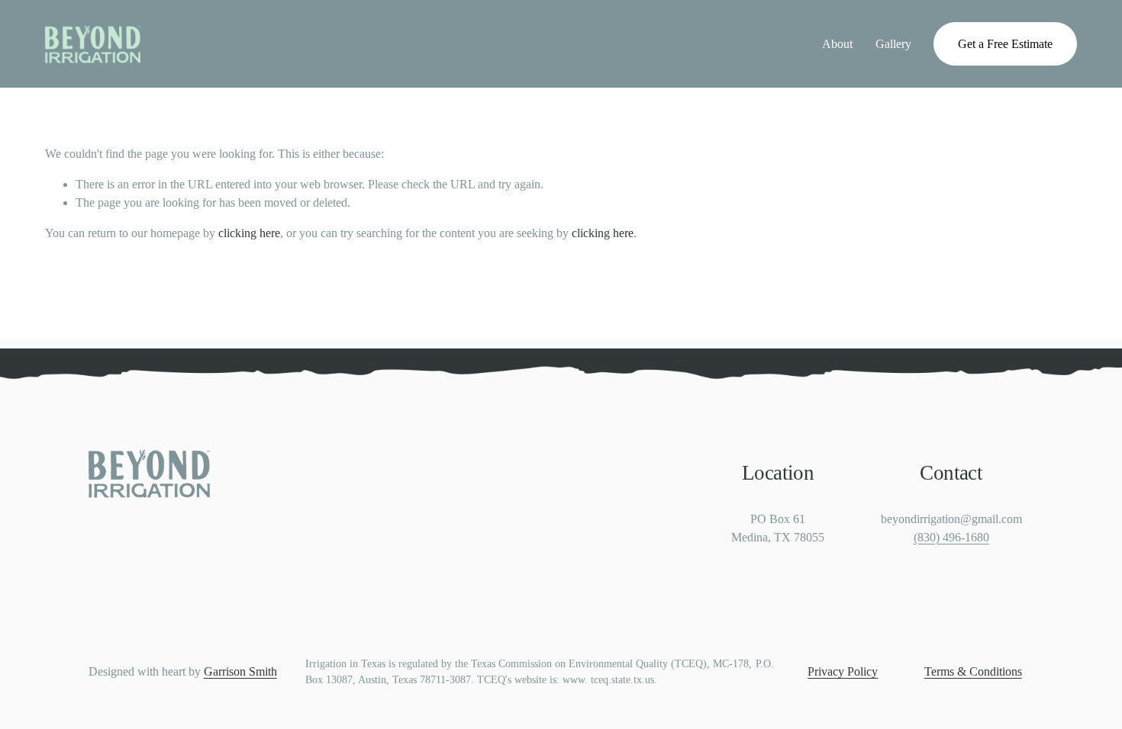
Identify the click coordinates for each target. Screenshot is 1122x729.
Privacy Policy (843, 671)
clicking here (249, 232)
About (837, 43)
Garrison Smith (240, 671)
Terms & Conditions (973, 671)
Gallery (893, 43)
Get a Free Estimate (1005, 43)
